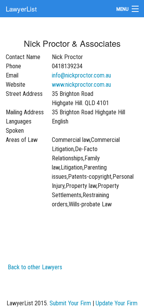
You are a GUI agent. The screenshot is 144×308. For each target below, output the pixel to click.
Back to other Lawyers (35, 267)
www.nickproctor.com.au (81, 84)
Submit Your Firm (70, 303)
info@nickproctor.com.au (81, 75)
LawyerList (21, 8)
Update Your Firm (116, 303)
